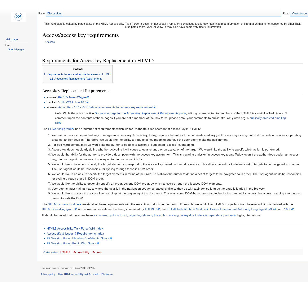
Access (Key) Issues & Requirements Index (75, 233)
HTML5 (65, 252)
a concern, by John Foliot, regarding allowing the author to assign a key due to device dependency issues (163, 215)
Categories (50, 252)
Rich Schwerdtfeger (72, 97)
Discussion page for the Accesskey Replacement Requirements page (140, 113)
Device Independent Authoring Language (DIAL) (242, 209)
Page (41, 13)
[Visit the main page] (18, 16)
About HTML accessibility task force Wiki (78, 274)
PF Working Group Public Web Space (71, 243)
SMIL (287, 209)
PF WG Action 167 (73, 102)
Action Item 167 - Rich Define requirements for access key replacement (105, 107)
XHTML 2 (151, 209)
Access (51, 42)
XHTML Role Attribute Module (186, 209)
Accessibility (81, 252)
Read (286, 13)
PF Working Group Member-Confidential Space (78, 238)
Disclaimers (107, 274)
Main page (12, 39)
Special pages (16, 49)
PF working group (60, 128)
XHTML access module (63, 204)
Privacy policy (48, 274)
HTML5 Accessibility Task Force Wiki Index (75, 228)
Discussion (54, 13)
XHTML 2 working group (58, 209)
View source (299, 13)
